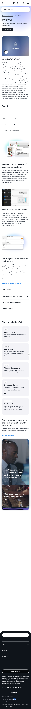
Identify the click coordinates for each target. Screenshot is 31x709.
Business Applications (7, 15)
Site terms (10, 696)
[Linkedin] (8, 688)
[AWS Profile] (28, 3)
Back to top (14, 692)
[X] (2, 688)
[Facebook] (5, 688)
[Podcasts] (18, 688)
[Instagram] (10, 688)
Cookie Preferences (7, 701)
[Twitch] (13, 688)
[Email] (21, 688)
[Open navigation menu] (2, 3)
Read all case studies (8, 435)
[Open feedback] (29, 354)
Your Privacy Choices (7, 699)
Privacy (4, 696)
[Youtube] (16, 688)
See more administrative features (11, 283)
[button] (8, 9)
